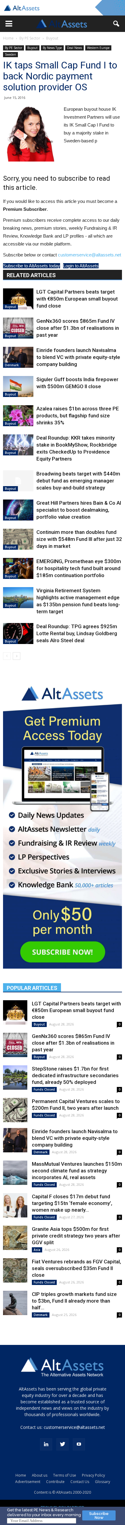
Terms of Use (64, 1475)
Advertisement (27, 1481)
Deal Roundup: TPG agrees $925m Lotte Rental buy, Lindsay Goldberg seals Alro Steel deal (76, 633)
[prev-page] (7, 656)
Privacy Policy (93, 1475)
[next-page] (16, 656)
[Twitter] (62, 1444)
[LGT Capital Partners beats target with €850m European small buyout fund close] (18, 298)
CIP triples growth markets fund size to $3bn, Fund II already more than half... (74, 1301)
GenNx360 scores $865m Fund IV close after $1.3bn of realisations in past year (77, 328)
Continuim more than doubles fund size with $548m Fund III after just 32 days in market (79, 539)
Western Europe (98, 48)
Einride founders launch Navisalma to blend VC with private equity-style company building (78, 357)
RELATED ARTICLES (31, 275)
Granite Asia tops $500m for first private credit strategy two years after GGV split (76, 1235)
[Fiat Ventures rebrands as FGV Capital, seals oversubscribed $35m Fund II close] (15, 1270)
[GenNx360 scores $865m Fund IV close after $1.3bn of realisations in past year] (18, 328)
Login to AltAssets (81, 265)
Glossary (102, 1481)
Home (8, 38)
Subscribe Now (99, 1515)
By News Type (52, 48)
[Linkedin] (46, 1444)
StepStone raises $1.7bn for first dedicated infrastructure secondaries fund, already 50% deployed (75, 1075)
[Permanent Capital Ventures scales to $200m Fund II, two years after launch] (15, 1110)
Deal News (74, 48)
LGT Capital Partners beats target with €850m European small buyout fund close (77, 299)
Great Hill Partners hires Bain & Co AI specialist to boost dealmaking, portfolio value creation (78, 510)
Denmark (12, 365)
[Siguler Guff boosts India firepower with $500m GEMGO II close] (18, 386)
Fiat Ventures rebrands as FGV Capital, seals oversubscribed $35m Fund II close (76, 1268)
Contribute (55, 1481)
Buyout (52, 38)
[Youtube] (79, 1444)
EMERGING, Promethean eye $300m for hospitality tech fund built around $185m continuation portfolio (78, 568)
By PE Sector (29, 38)
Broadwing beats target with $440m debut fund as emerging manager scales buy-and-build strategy (78, 481)
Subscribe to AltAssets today (31, 265)
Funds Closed (44, 1089)
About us (39, 1475)
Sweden (10, 54)
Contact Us (79, 1481)
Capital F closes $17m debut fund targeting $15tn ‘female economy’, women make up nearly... (72, 1203)
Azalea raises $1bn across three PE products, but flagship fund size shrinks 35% (77, 416)
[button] (9, 24)
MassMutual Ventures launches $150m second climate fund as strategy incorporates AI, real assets (77, 1170)
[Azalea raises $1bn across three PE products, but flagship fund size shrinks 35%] (18, 415)
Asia (37, 1250)
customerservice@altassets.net (89, 254)
